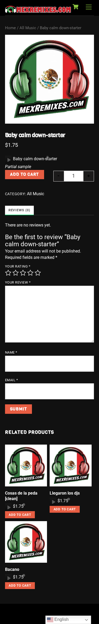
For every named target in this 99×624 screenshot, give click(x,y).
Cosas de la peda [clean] (21, 496)
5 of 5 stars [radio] (38, 273)
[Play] (8, 160)
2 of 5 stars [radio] (15, 273)
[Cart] (75, 7)
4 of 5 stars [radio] (30, 273)
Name (11, 352)
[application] (8, 160)
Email (11, 380)
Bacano (12, 569)
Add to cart (24, 174)
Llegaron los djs (65, 493)
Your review (18, 282)
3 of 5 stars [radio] (23, 273)
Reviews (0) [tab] (19, 210)
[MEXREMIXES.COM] (38, 10)
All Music (28, 28)
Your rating (18, 266)
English (61, 619)
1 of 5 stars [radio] (8, 273)
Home (10, 28)
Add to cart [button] (20, 515)
